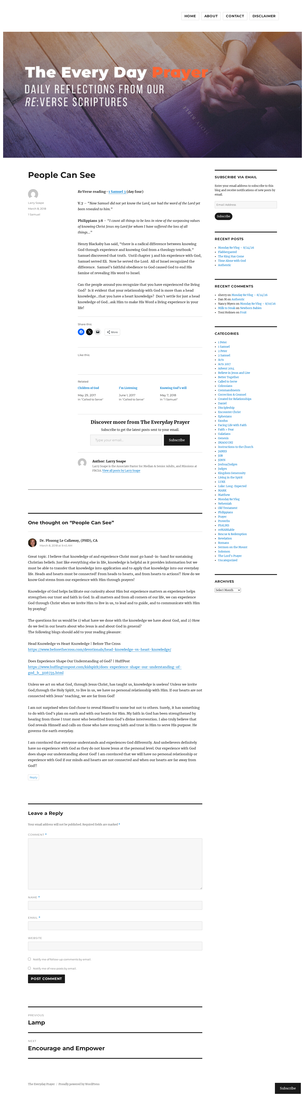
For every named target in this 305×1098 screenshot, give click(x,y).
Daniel (222, 403)
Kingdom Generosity (231, 473)
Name (34, 897)
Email (34, 917)
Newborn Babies (251, 308)
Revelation (225, 538)
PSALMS (223, 525)
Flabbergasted (227, 252)
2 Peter (222, 351)
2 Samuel (224, 355)
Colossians (225, 386)
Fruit (243, 312)
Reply (33, 777)
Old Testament (227, 508)
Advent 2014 (226, 368)
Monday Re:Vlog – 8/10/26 (258, 304)
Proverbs (224, 521)
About (211, 16)
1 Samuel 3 (118, 192)
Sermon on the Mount (232, 547)
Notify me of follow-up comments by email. (62, 959)
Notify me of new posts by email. (55, 968)
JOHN (221, 460)
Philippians (225, 512)
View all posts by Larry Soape (121, 470)
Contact (235, 16)
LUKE (221, 482)
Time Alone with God (232, 261)
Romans (223, 543)
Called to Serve (227, 381)
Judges (222, 469)
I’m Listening (128, 388)
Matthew (224, 495)
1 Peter (222, 342)
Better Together (228, 377)
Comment (37, 834)
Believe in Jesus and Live (234, 373)
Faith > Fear (226, 429)
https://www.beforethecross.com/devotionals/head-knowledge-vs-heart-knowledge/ (99, 649)
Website (35, 938)
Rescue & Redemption (232, 534)
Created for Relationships (234, 399)
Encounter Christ (229, 412)
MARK (222, 490)
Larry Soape (36, 202)
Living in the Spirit (230, 477)
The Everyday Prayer (41, 1084)
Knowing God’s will (173, 388)
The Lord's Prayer (230, 556)
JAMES (222, 451)
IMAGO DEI (225, 442)
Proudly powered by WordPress (79, 1084)
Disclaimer (264, 16)
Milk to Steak (226, 308)
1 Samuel (34, 214)
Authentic (224, 265)
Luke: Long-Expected (232, 486)
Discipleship (226, 408)
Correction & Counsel (232, 394)
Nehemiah (225, 503)
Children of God (88, 388)
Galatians (224, 434)
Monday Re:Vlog (229, 499)
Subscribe (177, 440)
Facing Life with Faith (232, 425)
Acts (221, 360)
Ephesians (225, 416)
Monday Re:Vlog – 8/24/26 (236, 247)
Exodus (223, 421)
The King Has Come (231, 256)
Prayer (222, 516)
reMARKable (226, 530)
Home (190, 16)
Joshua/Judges (227, 464)
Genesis (223, 438)
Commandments (229, 390)
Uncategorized (227, 560)
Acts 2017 (224, 364)
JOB (220, 455)
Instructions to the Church (235, 447)
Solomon (224, 551)
